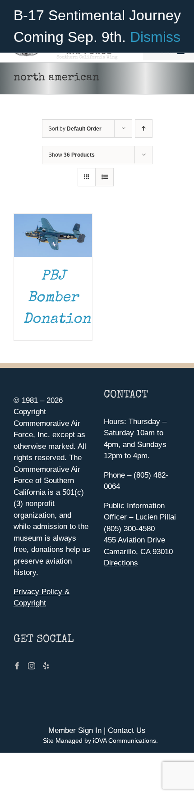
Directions (121, 563)
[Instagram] (31, 665)
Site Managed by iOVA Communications (99, 740)
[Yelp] (46, 665)
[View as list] (104, 177)
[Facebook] (17, 665)
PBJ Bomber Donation (57, 298)
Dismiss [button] (155, 37)
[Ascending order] (143, 128)
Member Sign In (75, 730)
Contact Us (127, 730)
